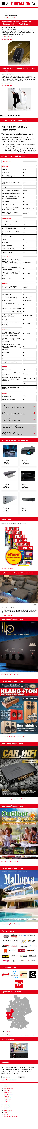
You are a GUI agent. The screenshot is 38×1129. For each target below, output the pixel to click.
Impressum (7, 1105)
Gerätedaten (8, 1092)
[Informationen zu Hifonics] (32, 946)
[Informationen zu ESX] (23, 942)
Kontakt (6, 1114)
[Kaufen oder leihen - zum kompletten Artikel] (19, 100)
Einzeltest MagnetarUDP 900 (6, 462)
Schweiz (7, 1032)
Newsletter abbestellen (9, 1080)
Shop (5, 1085)
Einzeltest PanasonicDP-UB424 (6, 510)
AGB (5, 1109)
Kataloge (6, 1096)
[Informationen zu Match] (12, 950)
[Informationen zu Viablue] (14, 962)
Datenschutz (8, 1111)
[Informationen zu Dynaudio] (7, 941)
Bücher (6, 1087)
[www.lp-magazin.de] (32, 978)
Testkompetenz (8, 1089)
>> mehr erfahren (7, 568)
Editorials (7, 1102)
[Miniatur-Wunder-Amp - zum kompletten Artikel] (19, 53)
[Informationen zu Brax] (31, 935)
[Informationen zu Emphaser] (16, 941)
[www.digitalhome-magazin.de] (5, 978)
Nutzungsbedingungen (11, 1116)
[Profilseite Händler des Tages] (19, 1050)
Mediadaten (7, 1107)
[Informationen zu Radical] (23, 956)
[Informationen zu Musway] (30, 950)
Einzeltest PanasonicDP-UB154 (6, 486)
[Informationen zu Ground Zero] (14, 946)
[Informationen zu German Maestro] (5, 946)
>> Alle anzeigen (6, 39)
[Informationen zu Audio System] (14, 936)
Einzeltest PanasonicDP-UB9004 (25, 510)
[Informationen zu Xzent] (23, 961)
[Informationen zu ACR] (6, 936)
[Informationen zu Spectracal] (32, 956)
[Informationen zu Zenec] (32, 961)
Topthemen (7, 1100)
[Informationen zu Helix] (23, 946)
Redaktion (7, 1090)
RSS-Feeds (7, 1098)
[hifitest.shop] (19, 987)
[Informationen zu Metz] (21, 950)
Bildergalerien (8, 1094)
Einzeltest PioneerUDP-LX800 (25, 462)
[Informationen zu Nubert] (5, 956)
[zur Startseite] (20, 3)
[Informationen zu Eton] (31, 941)
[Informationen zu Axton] (22, 935)
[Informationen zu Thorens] (6, 961)
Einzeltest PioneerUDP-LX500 (25, 486)
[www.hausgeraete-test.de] (14, 978)
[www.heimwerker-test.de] (23, 978)
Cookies (6, 1112)
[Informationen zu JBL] (5, 951)
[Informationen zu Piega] (14, 956)
